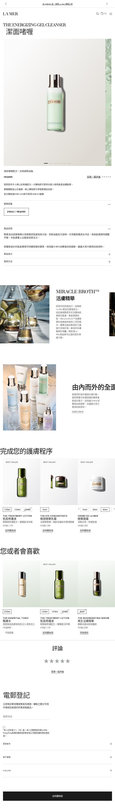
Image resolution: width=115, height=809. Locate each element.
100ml (7, 509)
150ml (17, 509)
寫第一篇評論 (93, 176)
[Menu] (111, 13)
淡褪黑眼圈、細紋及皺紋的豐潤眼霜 (57, 522)
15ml (44, 509)
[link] (78, 411)
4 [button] (60, 164)
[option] (54, 102)
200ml (7, 611)
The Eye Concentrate (53, 515)
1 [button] (46, 164)
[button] (6, 4)
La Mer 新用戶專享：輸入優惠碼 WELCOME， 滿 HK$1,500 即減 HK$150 (57, 4)
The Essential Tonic (16, 618)
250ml (27, 509)
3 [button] (55, 164)
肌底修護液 (9, 519)
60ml (105, 509)
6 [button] (69, 164)
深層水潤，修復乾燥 (87, 522)
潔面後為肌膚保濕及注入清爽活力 (19, 624)
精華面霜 (83, 519)
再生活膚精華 (86, 621)
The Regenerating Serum (93, 618)
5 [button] (64, 164)
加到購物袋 (57, 796)
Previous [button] (78, 509)
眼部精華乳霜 (48, 519)
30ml (95, 509)
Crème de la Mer (88, 515)
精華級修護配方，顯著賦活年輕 (17, 522)
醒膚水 (7, 621)
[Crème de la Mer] (21, 13)
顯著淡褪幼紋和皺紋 (87, 624)
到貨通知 (84, 632)
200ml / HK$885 (16, 211)
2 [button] (50, 164)
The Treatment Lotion (17, 515)
